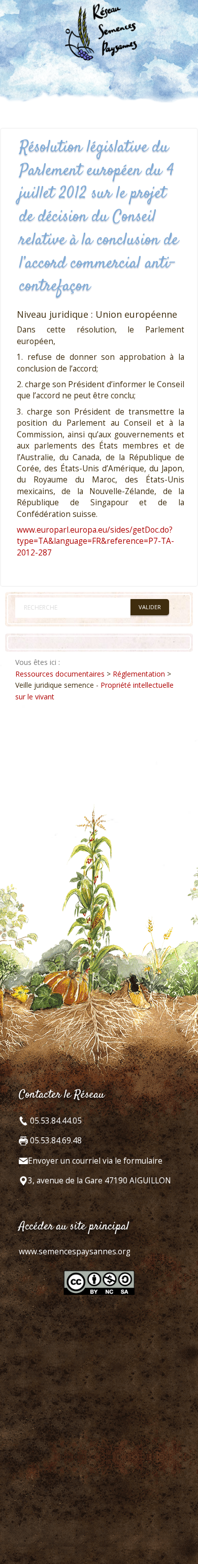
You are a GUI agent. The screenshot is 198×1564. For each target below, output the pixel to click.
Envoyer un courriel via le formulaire (95, 1161)
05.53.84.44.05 (55, 1120)
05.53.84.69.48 (55, 1140)
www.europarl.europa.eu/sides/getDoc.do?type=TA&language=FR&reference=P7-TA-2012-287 (95, 541)
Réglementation (139, 674)
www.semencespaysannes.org (74, 1251)
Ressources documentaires (60, 674)
